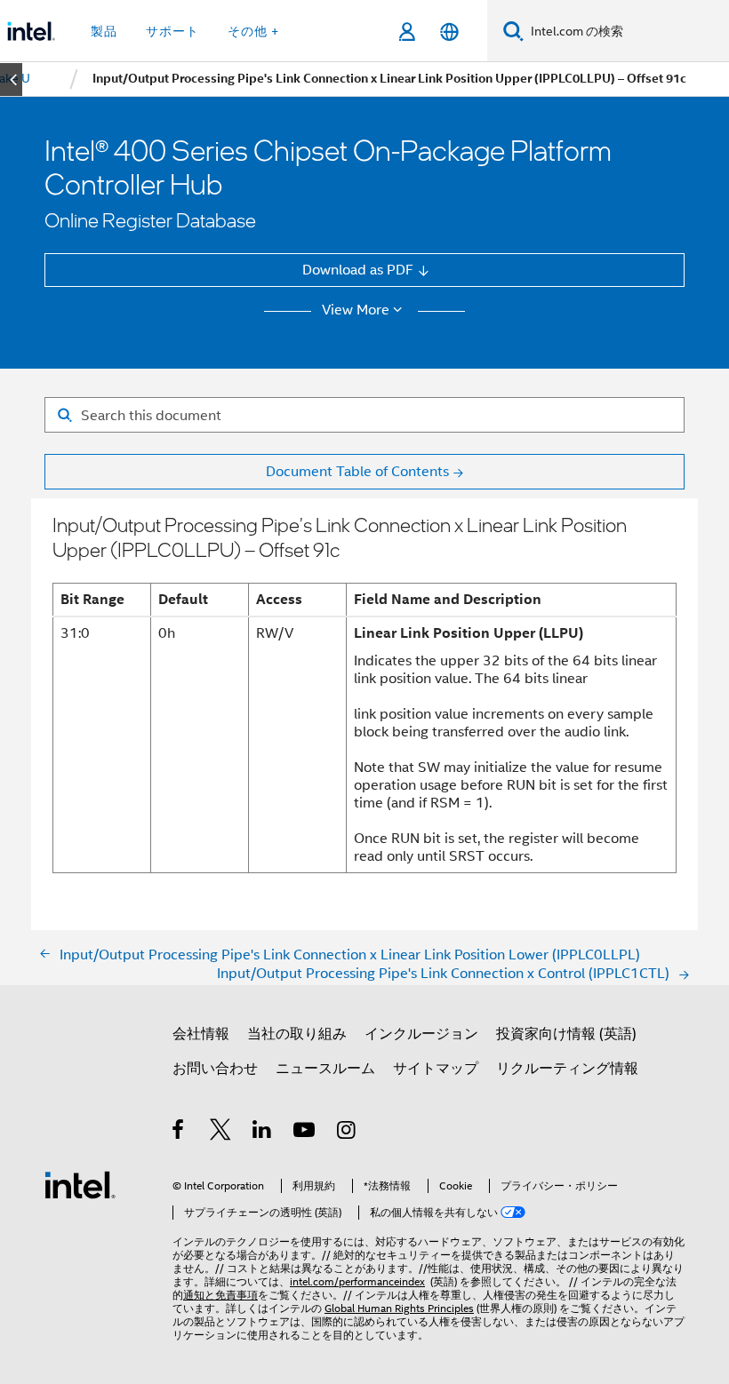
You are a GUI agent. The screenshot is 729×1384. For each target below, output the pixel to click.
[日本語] (448, 31)
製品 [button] (104, 31)
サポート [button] (172, 31)
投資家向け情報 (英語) (566, 1033)
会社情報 (200, 1033)
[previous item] (11, 79)
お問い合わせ (215, 1068)
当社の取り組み (297, 1033)
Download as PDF (357, 269)
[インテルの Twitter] (221, 1132)
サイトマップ (435, 1068)
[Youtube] (305, 1132)
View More (355, 310)
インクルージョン (421, 1033)
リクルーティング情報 (567, 1068)
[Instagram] (347, 1132)
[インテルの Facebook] (179, 1132)
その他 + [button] (253, 31)
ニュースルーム (325, 1068)
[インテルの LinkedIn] (262, 1132)
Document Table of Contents (357, 471)
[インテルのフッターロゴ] (80, 1183)
